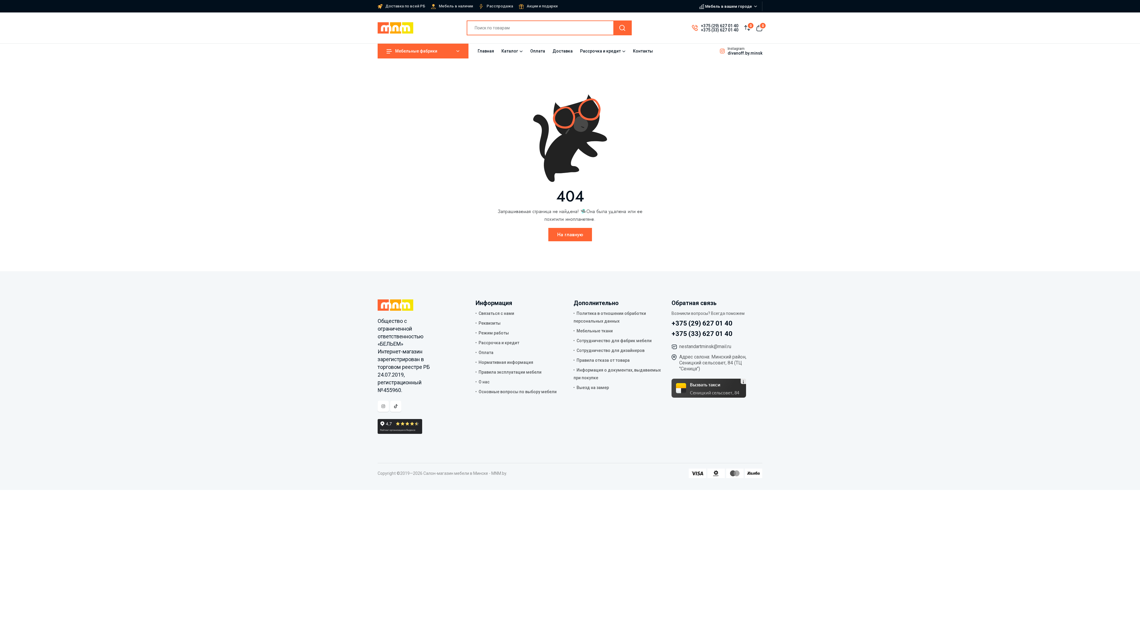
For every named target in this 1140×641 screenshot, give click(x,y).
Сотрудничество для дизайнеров (611, 350)
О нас (484, 382)
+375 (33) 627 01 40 (719, 30)
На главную (570, 234)
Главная (486, 51)
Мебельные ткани (595, 331)
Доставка (562, 51)
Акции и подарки (542, 6)
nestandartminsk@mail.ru (705, 346)
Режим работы (494, 333)
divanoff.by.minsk (745, 53)
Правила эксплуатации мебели (510, 372)
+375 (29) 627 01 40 (719, 25)
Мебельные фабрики (416, 51)
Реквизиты (490, 323)
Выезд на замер (593, 387)
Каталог (509, 51)
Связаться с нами (496, 313)
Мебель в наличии (456, 6)
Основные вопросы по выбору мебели (518, 391)
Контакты (643, 51)
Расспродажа (500, 6)
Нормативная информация (506, 362)
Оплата (537, 51)
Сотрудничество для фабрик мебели (614, 340)
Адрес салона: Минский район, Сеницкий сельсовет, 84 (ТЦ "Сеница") (712, 363)
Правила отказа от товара (603, 360)
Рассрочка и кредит (600, 51)
